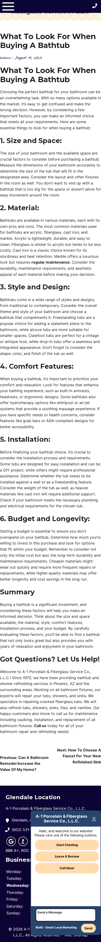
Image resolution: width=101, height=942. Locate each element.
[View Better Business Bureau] (23, 844)
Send (88, 928)
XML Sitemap (76, 935)
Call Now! (67, 868)
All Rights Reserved (42, 935)
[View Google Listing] (11, 844)
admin (5, 57)
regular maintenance (50, 262)
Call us (40, 725)
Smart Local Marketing (61, 927)
